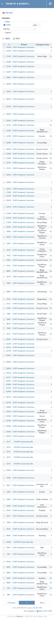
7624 (9, 256)
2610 (9, 250)
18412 (8, 99)
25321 (8, 227)
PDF (50, 611)
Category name (42, 45)
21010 (8, 196)
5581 (9, 578)
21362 (8, 131)
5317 (9, 304)
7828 (9, 328)
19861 (8, 77)
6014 (9, 510)
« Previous (11, 603)
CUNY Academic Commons (23, 47)
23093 (8, 416)
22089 (8, 384)
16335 (8, 114)
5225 (9, 299)
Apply (7, 38)
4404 (9, 499)
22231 (8, 189)
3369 (9, 522)
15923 (8, 121)
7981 (9, 314)
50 (37, 608)
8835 (9, 271)
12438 (8, 213)
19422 (8, 91)
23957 (8, 381)
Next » (42, 603)
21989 (8, 192)
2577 (9, 442)
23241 (8, 562)
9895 (9, 292)
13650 (8, 154)
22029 (8, 388)
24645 (8, 362)
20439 (8, 200)
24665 (8, 182)
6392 (9, 260)
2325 (9, 243)
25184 (8, 344)
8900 (9, 573)
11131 (8, 125)
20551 (8, 339)
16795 (8, 106)
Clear (18, 38)
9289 (9, 231)
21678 (8, 218)
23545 (8, 426)
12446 (8, 158)
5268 (9, 308)
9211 (9, 266)
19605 (8, 407)
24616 (8, 412)
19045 (8, 149)
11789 (8, 136)
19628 (8, 84)
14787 (8, 163)
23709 (8, 421)
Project (24, 45)
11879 (8, 207)
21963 (8, 391)
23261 (8, 432)
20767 (8, 397)
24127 (8, 377)
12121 (8, 168)
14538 (8, 47)
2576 (9, 464)
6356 (9, 319)
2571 (9, 457)
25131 (8, 347)
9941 (9, 548)
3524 (9, 529)
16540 (8, 237)
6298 (9, 506)
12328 (8, 51)
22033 (8, 436)
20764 (8, 403)
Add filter (6, 29)
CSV (45, 611)
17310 (8, 56)
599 (8, 595)
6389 (9, 283)
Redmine (19, 616)
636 (8, 554)
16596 (8, 143)
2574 (9, 447)
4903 (9, 492)
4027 (9, 485)
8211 (9, 334)
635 (8, 588)
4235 (9, 478)
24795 (8, 351)
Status (8, 25)
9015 (9, 516)
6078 (9, 277)
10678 (8, 470)
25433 (8, 175)
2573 (9, 452)
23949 (8, 542)
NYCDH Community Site (23, 442)
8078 (9, 324)
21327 (8, 72)
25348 (8, 62)
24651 (8, 355)
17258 (8, 222)
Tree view (9, 13)
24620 (8, 368)
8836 (9, 583)
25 (34, 608)
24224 (8, 373)
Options (8, 33)
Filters (7, 22)
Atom (41, 611)
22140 (8, 66)
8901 (9, 567)
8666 (9, 535)
